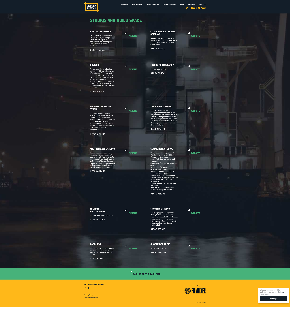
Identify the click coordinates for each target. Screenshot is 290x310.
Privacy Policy (88, 295)
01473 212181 (157, 49)
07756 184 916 (97, 134)
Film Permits (137, 4)
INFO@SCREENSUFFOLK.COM (94, 284)
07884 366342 (158, 73)
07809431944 (97, 220)
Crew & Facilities (152, 4)
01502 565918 (157, 229)
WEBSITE (133, 36)
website (133, 69)
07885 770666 (158, 252)
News (182, 4)
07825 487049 (97, 171)
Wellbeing (191, 4)
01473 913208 (157, 194)
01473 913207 (97, 259)
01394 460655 (97, 50)
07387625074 (157, 129)
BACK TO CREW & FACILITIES (146, 274)
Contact (202, 4)
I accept (273, 298)
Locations (124, 4)
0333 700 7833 (198, 8)
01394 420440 (97, 92)
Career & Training (169, 4)
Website (195, 36)
